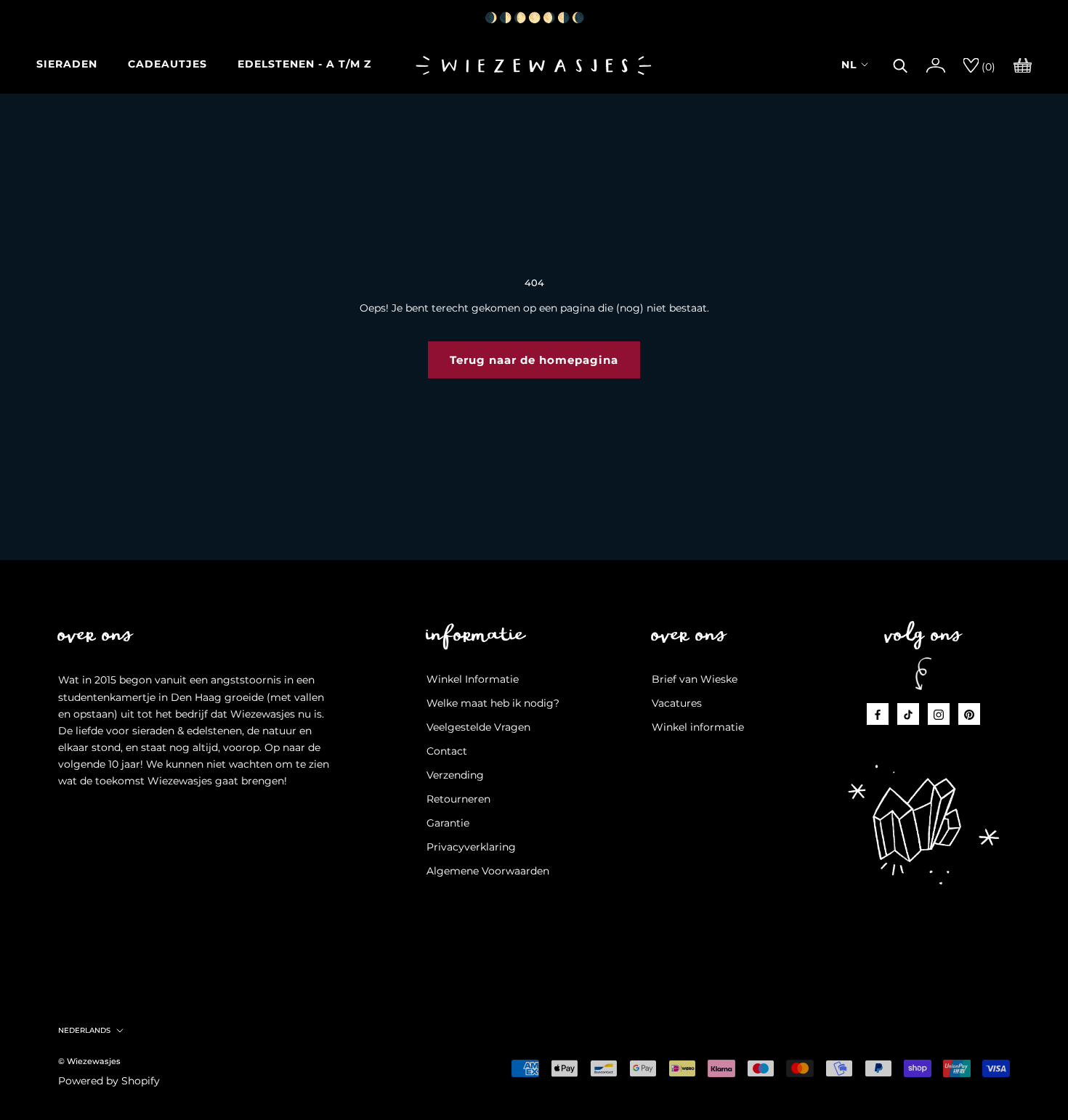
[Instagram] (939, 713)
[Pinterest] (969, 713)
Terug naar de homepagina (534, 360)
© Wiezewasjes (89, 1061)
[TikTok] (908, 713)
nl (849, 64)
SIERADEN (66, 63)
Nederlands (84, 1030)
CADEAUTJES (167, 63)
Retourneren (458, 798)
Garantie (447, 822)
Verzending (455, 775)
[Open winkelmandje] (1023, 64)
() (987, 66)
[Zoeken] (900, 64)
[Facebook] (878, 713)
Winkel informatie (698, 727)
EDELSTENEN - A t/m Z (304, 63)
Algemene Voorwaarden (487, 870)
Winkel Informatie (472, 679)
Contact (446, 751)
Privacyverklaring (471, 846)
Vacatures (677, 703)
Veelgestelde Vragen (478, 727)
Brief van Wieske (694, 679)
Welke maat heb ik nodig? (492, 703)
